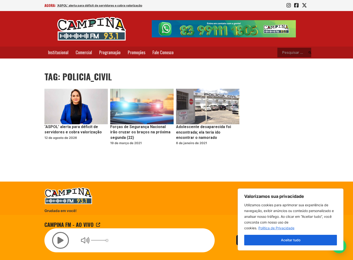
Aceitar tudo (290, 240)
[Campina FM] (91, 29)
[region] (290, 219)
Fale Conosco (163, 52)
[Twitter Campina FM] (304, 5)
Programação (110, 52)
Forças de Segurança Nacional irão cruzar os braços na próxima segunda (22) (140, 132)
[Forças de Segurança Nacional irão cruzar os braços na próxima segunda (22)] (142, 106)
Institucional (58, 52)
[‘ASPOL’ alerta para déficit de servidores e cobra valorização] (76, 106)
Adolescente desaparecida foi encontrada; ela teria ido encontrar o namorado (203, 132)
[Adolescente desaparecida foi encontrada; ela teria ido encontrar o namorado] (207, 106)
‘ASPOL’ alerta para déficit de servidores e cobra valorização (99, 5)
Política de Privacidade (276, 228)
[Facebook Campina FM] (296, 5)
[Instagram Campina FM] (288, 5)
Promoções (136, 52)
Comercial (84, 52)
